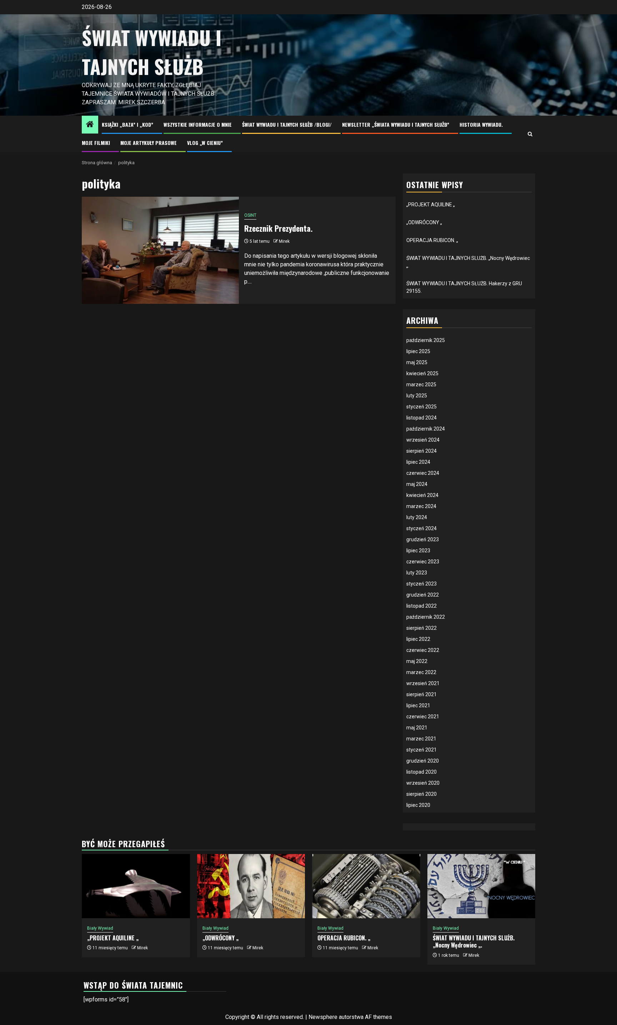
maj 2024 (416, 484)
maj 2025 (416, 362)
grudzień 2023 (422, 539)
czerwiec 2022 (422, 650)
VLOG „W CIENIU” (205, 142)
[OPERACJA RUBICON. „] (366, 886)
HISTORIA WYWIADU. (481, 124)
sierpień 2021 (421, 694)
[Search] (530, 134)
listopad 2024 (421, 418)
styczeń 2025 (421, 407)
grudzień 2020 (422, 761)
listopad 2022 (421, 606)
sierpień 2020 (421, 794)
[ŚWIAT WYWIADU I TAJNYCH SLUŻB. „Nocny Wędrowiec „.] (481, 886)
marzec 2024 (421, 506)
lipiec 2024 (418, 462)
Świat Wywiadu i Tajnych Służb (151, 52)
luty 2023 (416, 573)
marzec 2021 (421, 739)
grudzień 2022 (422, 595)
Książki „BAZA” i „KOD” (127, 124)
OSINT (250, 215)
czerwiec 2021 (422, 716)
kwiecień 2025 (422, 373)
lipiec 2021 (418, 705)
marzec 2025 (421, 384)
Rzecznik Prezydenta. (278, 228)
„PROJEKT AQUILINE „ (430, 204)
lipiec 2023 (418, 550)
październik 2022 (425, 617)
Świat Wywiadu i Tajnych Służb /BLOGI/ (287, 124)
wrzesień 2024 (423, 440)
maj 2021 (416, 727)
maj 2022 (416, 661)
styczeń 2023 (421, 584)
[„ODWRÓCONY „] (251, 886)
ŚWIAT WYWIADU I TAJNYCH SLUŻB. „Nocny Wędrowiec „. (474, 942)
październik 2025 (425, 340)
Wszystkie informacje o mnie (198, 124)
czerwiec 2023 (422, 561)
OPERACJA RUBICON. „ (432, 240)
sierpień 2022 (421, 628)
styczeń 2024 (421, 528)
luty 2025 (416, 395)
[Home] (90, 125)
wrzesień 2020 (423, 783)
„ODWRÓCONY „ (424, 222)
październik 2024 (425, 429)
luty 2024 (416, 517)
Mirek (284, 241)
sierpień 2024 (421, 451)
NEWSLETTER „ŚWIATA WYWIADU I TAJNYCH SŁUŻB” (395, 124)
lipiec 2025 (418, 351)
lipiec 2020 (418, 805)
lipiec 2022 (418, 639)
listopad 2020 (421, 772)
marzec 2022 (421, 672)
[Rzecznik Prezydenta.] (160, 250)
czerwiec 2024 (422, 473)
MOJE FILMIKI (96, 142)
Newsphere (322, 1017)
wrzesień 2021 (423, 683)
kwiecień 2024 (422, 495)
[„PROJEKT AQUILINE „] (136, 886)
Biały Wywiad (100, 928)
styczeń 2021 (421, 750)
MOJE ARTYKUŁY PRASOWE (148, 142)
